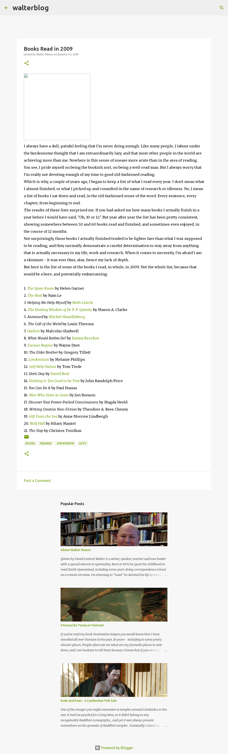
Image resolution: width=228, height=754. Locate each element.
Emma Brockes (85, 338)
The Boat (35, 295)
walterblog (30, 8)
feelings (46, 443)
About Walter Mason (76, 550)
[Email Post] (26, 438)
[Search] (55, 7)
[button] (26, 63)
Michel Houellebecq (67, 317)
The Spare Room (40, 288)
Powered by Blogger (116, 748)
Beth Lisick (82, 302)
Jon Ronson (65, 443)
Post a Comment (37, 481)
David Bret (60, 373)
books (30, 443)
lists (82, 443)
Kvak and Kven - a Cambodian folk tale (89, 700)
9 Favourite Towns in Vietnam (82, 625)
